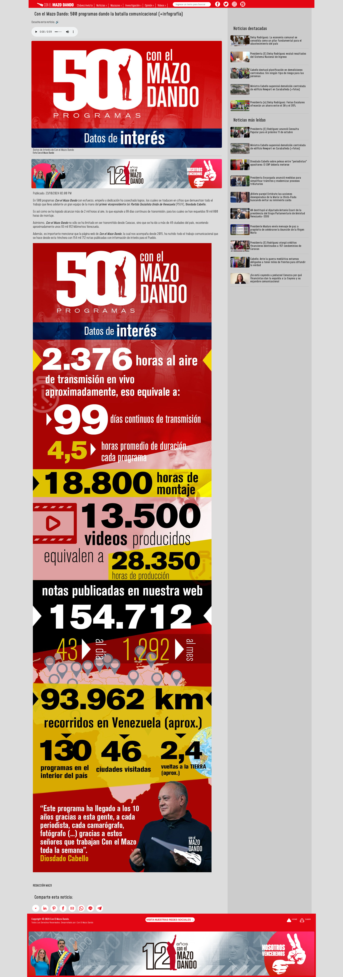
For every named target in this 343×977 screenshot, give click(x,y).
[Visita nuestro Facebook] (217, 5)
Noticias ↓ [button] (101, 5)
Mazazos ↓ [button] (116, 5)
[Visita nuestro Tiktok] (242, 5)
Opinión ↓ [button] (149, 5)
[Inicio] (55, 5)
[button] (35, 908)
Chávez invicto (85, 5)
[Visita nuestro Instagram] (234, 5)
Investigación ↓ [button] (133, 5)
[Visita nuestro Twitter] (225, 5)
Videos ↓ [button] (162, 5)
